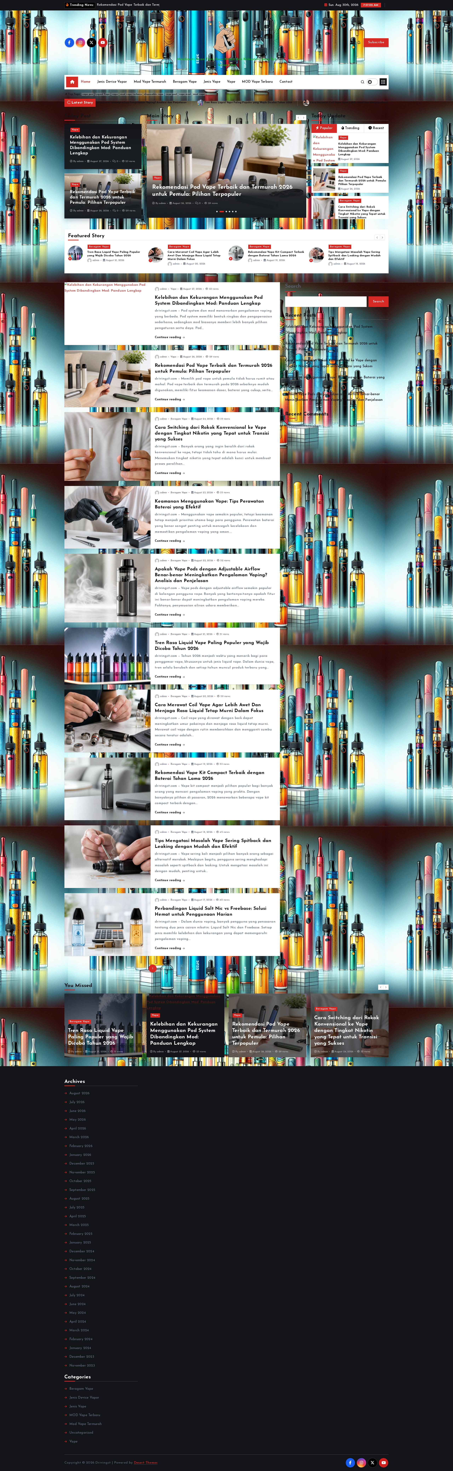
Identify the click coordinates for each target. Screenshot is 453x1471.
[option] (226, 171)
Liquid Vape (102, 94)
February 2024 (81, 1339)
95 (181, 968)
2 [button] (220, 211)
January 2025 (80, 1242)
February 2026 (81, 1146)
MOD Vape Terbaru (257, 82)
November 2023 (82, 1365)
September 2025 (82, 1190)
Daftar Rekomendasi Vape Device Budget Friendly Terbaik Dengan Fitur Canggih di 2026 (274, 256)
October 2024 (80, 1269)
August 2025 (79, 1198)
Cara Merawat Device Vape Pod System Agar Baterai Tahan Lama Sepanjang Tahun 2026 (356, 256)
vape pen (87, 94)
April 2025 (77, 1216)
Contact (286, 82)
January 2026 (80, 1155)
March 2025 (79, 1225)
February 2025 (80, 1234)
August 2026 (79, 1093)
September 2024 (82, 1278)
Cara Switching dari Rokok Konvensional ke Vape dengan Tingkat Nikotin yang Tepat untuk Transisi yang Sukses (212, 433)
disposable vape (153, 94)
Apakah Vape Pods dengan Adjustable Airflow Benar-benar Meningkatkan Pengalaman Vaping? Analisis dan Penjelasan (211, 575)
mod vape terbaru (131, 94)
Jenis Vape (211, 82)
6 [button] (236, 211)
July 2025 (76, 1207)
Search (293, 286)
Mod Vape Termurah (150, 82)
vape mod (185, 94)
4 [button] (228, 211)
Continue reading (168, 337)
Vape (231, 82)
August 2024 (79, 1286)
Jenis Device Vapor (112, 82)
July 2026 (77, 1102)
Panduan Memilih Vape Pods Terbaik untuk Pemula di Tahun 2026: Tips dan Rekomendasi (114, 256)
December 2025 (81, 1163)
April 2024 (77, 1322)
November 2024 (82, 1260)
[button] (298, 117)
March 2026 (79, 1137)
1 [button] (217, 211)
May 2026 (77, 1120)
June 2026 (77, 1111)
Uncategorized (81, 1433)
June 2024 (77, 1304)
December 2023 (81, 1357)
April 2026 (77, 1128)
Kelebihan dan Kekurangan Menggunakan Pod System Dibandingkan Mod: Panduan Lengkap (225, 102)
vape (115, 94)
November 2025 (82, 1172)
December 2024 (81, 1251)
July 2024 (77, 1295)
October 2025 (80, 1181)
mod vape (199, 94)
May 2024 (77, 1313)
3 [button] (223, 211)
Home (85, 82)
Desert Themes (146, 1462)
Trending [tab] (352, 128)
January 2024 (80, 1348)
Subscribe (376, 42)
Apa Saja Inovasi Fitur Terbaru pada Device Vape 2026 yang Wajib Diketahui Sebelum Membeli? (196, 256)
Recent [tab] (378, 128)
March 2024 (79, 1330)
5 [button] (232, 211)
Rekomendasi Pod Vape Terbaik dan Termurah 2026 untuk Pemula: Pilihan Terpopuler (355, 102)
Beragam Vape (185, 82)
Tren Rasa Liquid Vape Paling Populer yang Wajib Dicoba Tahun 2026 (182, 1037)
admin (80, 161)
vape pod (171, 94)
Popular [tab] (326, 128)
